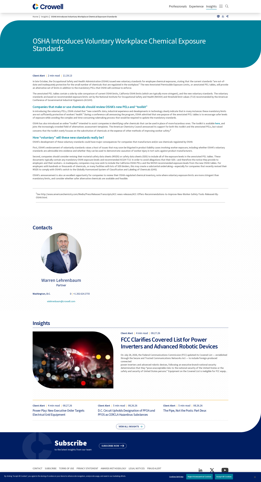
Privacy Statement (87, 468)
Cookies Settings (176, 476)
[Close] (255, 477)
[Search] (226, 6)
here (217, 123)
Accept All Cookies (224, 476)
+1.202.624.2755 (81, 293)
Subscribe (50, 468)
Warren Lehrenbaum (61, 280)
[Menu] (221, 6)
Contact (37, 468)
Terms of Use (66, 468)
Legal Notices (137, 468)
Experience (196, 6)
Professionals (178, 6)
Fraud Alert (154, 468)
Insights (211, 6)
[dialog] (130, 477)
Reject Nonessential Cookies (199, 476)
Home (35, 16)
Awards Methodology (113, 468)
